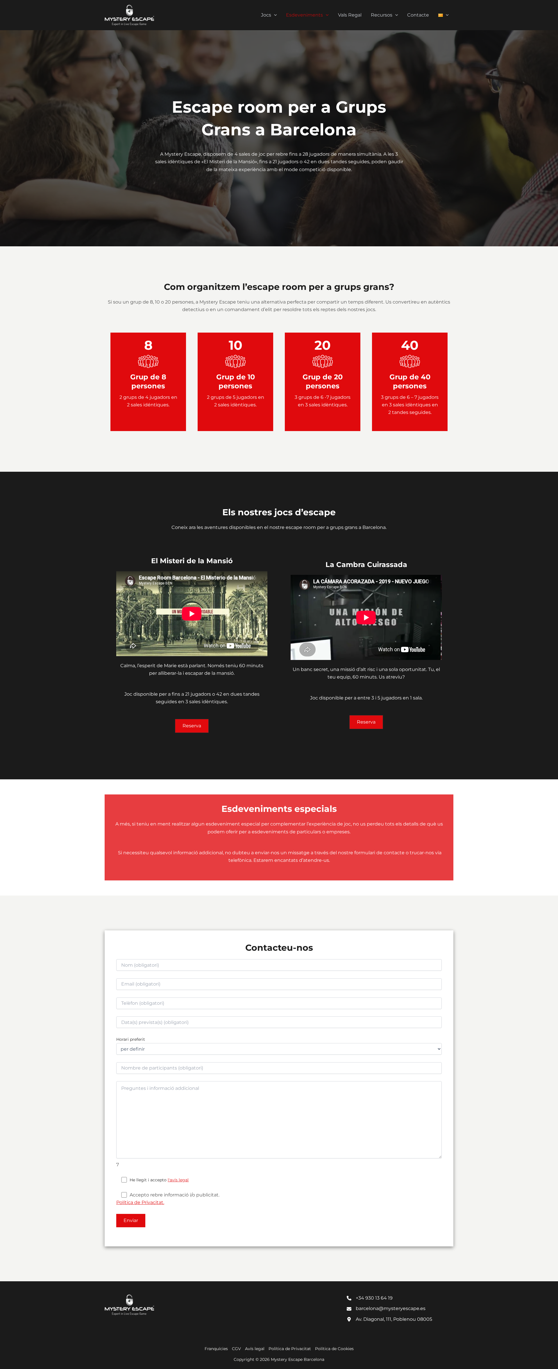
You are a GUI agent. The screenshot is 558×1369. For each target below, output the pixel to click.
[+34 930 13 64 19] (370, 1298)
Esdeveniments (304, 15)
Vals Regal (350, 15)
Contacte (418, 15)
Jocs (266, 15)
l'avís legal (178, 1180)
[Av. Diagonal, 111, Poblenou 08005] (389, 1319)
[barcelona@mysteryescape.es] (386, 1308)
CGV (236, 1348)
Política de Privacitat (290, 1348)
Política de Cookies (334, 1348)
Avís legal (254, 1348)
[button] (274, 15)
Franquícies (216, 1348)
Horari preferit (130, 1039)
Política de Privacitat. (140, 1202)
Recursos (381, 15)
